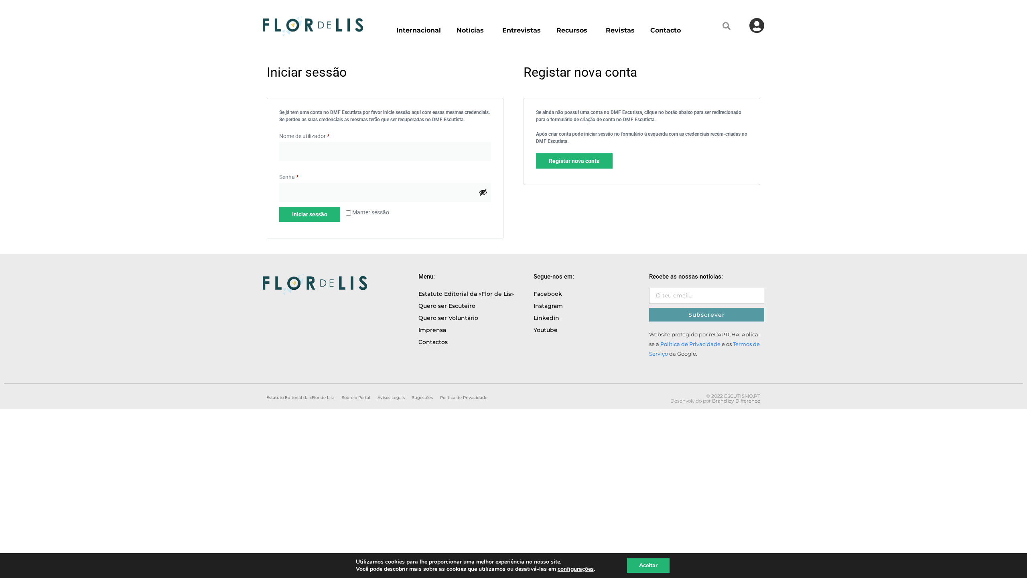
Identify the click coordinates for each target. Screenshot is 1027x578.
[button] (726, 26)
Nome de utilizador (304, 136)
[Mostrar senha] (483, 192)
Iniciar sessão (309, 214)
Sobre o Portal (356, 397)
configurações (576, 569)
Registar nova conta (574, 161)
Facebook (548, 293)
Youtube (546, 330)
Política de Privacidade (690, 344)
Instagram (548, 305)
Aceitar (648, 565)
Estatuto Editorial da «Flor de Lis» (466, 293)
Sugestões (422, 397)
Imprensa (432, 330)
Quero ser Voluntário (448, 318)
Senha (288, 177)
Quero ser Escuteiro (446, 305)
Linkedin (546, 318)
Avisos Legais (391, 397)
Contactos (433, 342)
